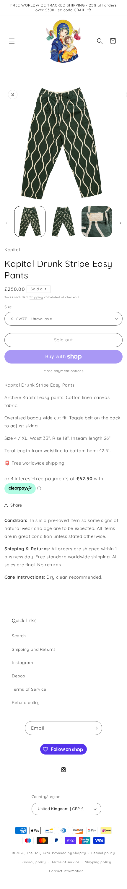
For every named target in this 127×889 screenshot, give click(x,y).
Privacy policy (34, 862)
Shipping (36, 297)
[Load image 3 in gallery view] (97, 221)
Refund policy (26, 702)
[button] (11, 41)
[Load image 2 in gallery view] (63, 221)
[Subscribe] (95, 728)
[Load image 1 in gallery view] (29, 221)
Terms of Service (29, 689)
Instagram (22, 662)
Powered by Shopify (69, 853)
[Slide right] (120, 222)
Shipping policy (98, 862)
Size (8, 306)
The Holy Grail (38, 853)
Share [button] (16, 505)
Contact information (66, 871)
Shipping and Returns (34, 649)
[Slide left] (6, 222)
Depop (18, 676)
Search (19, 635)
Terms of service (65, 862)
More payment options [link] (63, 371)
